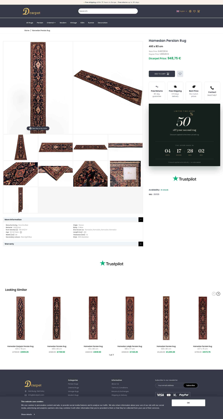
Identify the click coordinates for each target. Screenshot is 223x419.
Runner (91, 23)
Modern (63, 23)
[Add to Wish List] (180, 74)
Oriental (50, 23)
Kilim (82, 23)
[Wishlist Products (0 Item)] (194, 11)
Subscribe (190, 385)
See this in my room (39, 128)
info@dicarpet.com (36, 395)
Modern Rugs (73, 395)
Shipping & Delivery (119, 395)
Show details (26, 414)
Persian (40, 23)
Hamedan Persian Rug (41, 30)
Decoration (102, 23)
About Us (115, 384)
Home (26, 30)
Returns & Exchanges (120, 391)
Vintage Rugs (73, 391)
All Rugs (29, 23)
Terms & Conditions (120, 387)
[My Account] (190, 11)
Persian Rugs (73, 384)
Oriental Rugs (73, 387)
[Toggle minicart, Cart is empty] (199, 11)
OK (188, 403)
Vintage (73, 23)
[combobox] (108, 11)
